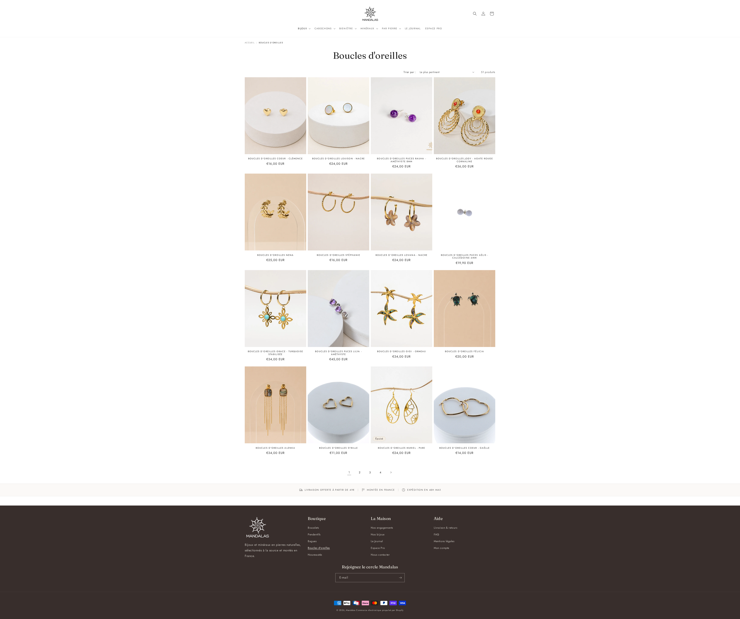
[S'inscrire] (400, 577)
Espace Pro (378, 548)
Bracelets (313, 528)
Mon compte (441, 548)
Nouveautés (315, 555)
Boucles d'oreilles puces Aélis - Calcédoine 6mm (464, 256)
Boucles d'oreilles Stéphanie (338, 255)
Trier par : (410, 72)
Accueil (250, 42)
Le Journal (377, 541)
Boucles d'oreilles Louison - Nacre (338, 158)
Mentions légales (444, 541)
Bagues (312, 541)
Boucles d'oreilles (319, 548)
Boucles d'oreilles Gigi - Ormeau (401, 351)
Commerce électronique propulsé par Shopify (379, 610)
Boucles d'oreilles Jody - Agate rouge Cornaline (464, 160)
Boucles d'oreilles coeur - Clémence (275, 158)
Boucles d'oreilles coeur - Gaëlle (464, 448)
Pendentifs (314, 534)
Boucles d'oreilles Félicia (464, 351)
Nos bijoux (378, 534)
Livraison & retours (445, 528)
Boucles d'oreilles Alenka (275, 448)
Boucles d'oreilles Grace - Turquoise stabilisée (275, 353)
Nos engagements (382, 528)
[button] (304, 29)
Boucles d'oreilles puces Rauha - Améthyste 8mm (401, 160)
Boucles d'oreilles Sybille (338, 448)
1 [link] (349, 472)
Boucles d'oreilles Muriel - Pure (401, 448)
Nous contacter (380, 555)
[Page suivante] (391, 472)
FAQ (436, 534)
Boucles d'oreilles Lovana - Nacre (401, 255)
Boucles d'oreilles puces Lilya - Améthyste (338, 353)
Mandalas (350, 610)
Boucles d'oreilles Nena (275, 255)
